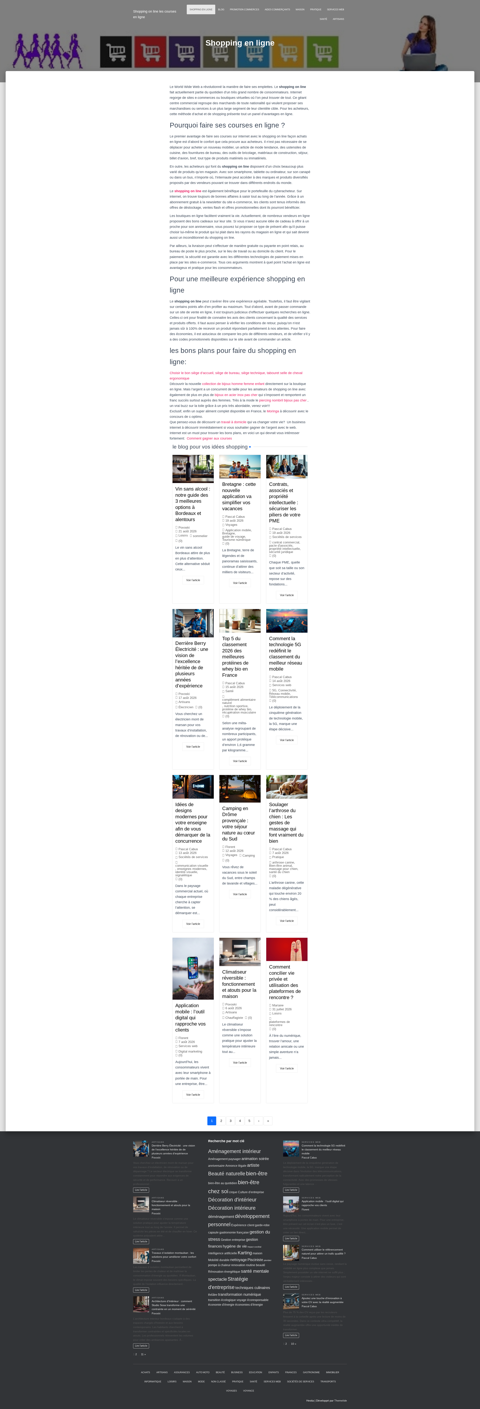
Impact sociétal (254, 1247)
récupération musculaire (239, 712)
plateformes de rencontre (279, 1023)
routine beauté (255, 1265)
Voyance (248, 1390)
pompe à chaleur (219, 1265)
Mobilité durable (219, 1260)
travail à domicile (233, 422)
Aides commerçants (277, 9)
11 (142, 1354)
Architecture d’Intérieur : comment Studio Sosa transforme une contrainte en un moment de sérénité (174, 1305)
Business (237, 1372)
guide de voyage (233, 536)
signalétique (183, 875)
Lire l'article (141, 1190)
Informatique (152, 1381)
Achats (145, 1372)
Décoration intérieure (232, 1208)
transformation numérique (239, 1294)
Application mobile (238, 530)
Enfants (273, 1372)
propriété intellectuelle (284, 548)
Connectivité (287, 690)
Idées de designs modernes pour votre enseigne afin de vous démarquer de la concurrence (192, 823)
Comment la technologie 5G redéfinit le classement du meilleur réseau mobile (323, 1149)
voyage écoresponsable (252, 1300)
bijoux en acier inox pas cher (236, 395)
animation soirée (255, 1158)
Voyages (231, 525)
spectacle (217, 1279)
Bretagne (228, 533)
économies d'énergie (249, 1304)
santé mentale (255, 1271)
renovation (238, 1265)
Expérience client (242, 1225)
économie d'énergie (221, 1304)
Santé (323, 19)
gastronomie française (234, 1232)
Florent (230, 847)
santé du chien (279, 872)
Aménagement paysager (224, 1159)
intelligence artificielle (222, 1253)
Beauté (220, 1372)
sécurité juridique (281, 552)
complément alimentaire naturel (239, 701)
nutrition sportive (236, 706)
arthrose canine (283, 862)
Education (255, 1372)
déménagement (221, 1216)
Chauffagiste (234, 1017)
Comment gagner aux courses (209, 438)
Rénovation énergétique (224, 1271)
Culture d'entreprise (251, 1192)
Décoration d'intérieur (232, 1200)
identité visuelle (186, 872)
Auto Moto (202, 1372)
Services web (335, 9)
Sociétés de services (287, 537)
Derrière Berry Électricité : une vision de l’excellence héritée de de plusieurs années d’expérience (173, 1149)
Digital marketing (190, 1051)
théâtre (212, 1294)
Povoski (184, 527)
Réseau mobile (279, 693)
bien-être (256, 1173)
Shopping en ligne (201, 9)
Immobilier (332, 1372)
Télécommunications (283, 696)
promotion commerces (244, 9)
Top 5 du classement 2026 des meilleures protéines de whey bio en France (235, 657)
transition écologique (222, 1300)
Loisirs (183, 535)
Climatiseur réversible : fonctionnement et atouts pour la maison (239, 984)
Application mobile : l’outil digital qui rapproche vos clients (190, 1018)
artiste (253, 1165)
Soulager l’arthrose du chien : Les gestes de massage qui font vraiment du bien (286, 823)
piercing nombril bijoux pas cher (283, 400)
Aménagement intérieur (234, 1151)
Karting (245, 1252)
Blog (221, 9)
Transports (328, 1381)
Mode (201, 1381)
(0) (227, 543)
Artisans (338, 19)
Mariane (278, 1005)
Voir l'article (193, 580)
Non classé (218, 1381)
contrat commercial (285, 542)
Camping (248, 855)
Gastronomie (311, 1372)
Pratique (315, 9)
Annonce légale (235, 1165)
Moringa (273, 411)
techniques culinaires (252, 1287)
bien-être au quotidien (222, 1183)
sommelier (200, 536)
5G (274, 690)
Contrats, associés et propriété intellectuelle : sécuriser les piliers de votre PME (284, 502)
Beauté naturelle (226, 1173)
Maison (300, 9)
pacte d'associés (280, 545)
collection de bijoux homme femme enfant (233, 384)
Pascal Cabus (235, 516)
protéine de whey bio (236, 709)
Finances (291, 1372)
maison (257, 1253)
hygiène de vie (235, 1246)
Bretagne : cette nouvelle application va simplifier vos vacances (239, 496)
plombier (268, 1260)
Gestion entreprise (233, 1239)
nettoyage (238, 1259)
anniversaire (216, 1165)
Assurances (182, 1372)
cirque (233, 1192)
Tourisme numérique (236, 539)
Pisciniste (255, 1259)
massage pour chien (283, 868)
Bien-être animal (280, 865)
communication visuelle (191, 865)
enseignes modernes (191, 868)
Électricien (185, 707)
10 (292, 1343)
